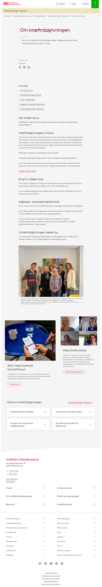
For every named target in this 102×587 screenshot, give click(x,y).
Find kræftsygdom (13, 519)
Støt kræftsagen (63, 519)
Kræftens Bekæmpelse (22, 459)
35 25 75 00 (13, 471)
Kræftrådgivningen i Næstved (58, 16)
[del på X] (24, 67)
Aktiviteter (61, 541)
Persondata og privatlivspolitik (51, 578)
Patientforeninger (63, 550)
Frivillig (8, 537)
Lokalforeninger (64, 504)
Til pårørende (11, 532)
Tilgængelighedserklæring (51, 581)
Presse (9, 488)
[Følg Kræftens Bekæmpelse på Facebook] (40, 563)
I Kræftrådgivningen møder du (32, 109)
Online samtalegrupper (74, 372)
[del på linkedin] (29, 67)
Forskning (9, 546)
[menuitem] (59, 3)
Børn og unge (62, 528)
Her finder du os (26, 90)
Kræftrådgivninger (40, 16)
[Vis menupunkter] (51, 10)
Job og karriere (64, 488)
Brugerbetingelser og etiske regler (51, 576)
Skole (59, 532)
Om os (59, 546)
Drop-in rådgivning (27, 99)
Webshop (9, 555)
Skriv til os (13, 474)
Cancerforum (14, 384)
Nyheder (60, 537)
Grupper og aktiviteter (28, 171)
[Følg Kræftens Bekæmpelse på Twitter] (51, 563)
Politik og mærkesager (68, 496)
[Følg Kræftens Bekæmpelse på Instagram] (45, 563)
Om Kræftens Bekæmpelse (19, 496)
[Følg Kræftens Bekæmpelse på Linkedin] (56, 563)
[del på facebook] (20, 67)
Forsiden (7, 16)
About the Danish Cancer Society (69, 555)
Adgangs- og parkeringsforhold (32, 104)
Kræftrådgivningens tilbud (30, 95)
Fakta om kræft (63, 523)
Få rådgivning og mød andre (21, 16)
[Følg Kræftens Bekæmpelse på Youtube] (62, 563)
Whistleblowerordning (51, 573)
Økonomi (10, 504)
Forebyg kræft (11, 541)
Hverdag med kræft (13, 523)
